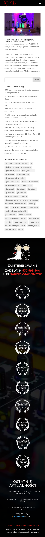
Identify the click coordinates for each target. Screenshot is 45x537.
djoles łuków (9, 193)
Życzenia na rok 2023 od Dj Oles (18, 147)
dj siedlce (23, 196)
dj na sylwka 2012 (28, 171)
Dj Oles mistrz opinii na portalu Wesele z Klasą (22, 500)
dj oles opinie (10, 189)
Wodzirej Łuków (11, 49)
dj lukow (16, 167)
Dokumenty (25, 525)
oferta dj (32, 204)
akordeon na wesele (12, 163)
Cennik (17, 525)
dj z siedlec (34, 200)
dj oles (23, 185)
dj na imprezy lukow (12, 171)
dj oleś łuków (21, 193)
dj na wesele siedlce (12, 182)
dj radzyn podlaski (11, 196)
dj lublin (8, 167)
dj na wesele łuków (12, 185)
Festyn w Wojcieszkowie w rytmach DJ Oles (22, 508)
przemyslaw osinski (12, 218)
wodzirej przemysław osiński (15, 226)
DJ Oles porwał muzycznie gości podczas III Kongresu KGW (22, 492)
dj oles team (31, 189)
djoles (21, 44)
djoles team (21, 189)
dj (31, 163)
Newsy (12, 47)
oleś (6, 207)
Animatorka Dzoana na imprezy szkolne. (21, 150)
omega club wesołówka (29, 207)
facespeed (9, 204)
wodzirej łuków (10, 229)
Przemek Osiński (25, 215)
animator (25, 163)
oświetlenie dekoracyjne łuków (16, 211)
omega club (15, 207)
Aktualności (9, 525)
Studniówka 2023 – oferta (15, 154)
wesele (23, 218)
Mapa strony (35, 525)
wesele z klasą (34, 218)
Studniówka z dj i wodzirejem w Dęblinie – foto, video (19, 41)
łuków (20, 229)
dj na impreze (26, 167)
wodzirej (8, 222)
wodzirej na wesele (20, 222)
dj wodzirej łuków (11, 200)
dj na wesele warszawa (30, 182)
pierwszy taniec (10, 215)
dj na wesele (9, 174)
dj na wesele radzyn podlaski (15, 178)
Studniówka (34, 47)
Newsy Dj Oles (22, 47)
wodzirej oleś (34, 222)
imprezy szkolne (21, 204)
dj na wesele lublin (22, 174)
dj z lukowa (24, 200)
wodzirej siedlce (33, 226)
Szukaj (36, 80)
